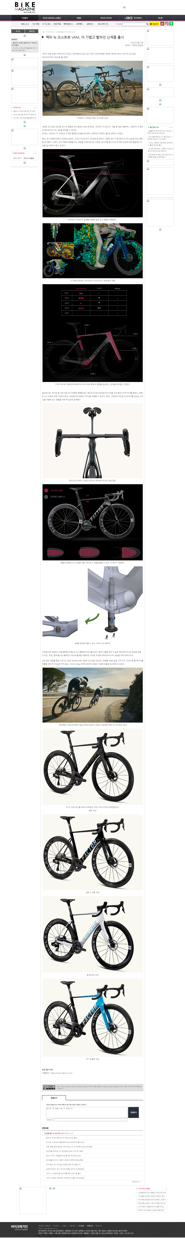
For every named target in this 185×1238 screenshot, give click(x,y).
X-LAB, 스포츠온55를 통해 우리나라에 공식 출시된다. (65, 1142)
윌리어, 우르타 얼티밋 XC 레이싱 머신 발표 (61, 1138)
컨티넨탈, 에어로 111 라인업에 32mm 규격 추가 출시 (64, 1151)
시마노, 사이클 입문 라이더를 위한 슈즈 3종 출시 (63, 1173)
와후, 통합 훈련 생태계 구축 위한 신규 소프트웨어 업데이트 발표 (69, 1147)
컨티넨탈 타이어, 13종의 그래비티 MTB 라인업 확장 (64, 1160)
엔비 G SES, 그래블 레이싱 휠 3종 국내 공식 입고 (63, 1156)
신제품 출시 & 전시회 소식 (65, 32)
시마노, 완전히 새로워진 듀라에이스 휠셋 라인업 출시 (65, 1178)
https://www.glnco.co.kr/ (61, 1073)
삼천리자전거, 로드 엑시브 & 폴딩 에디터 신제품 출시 (65, 1169)
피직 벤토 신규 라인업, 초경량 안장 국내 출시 (62, 1164)
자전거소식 (50, 32)
